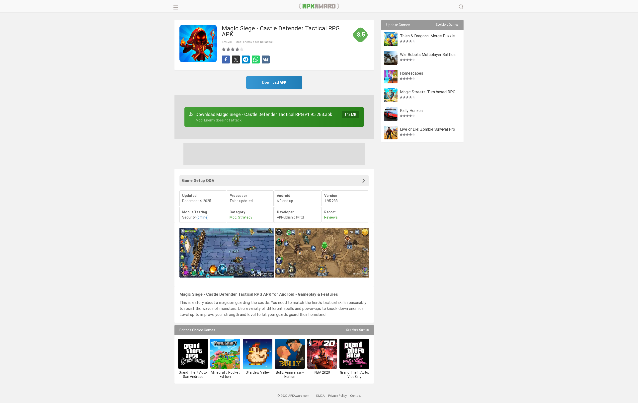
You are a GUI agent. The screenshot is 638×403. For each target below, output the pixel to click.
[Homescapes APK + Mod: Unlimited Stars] (391, 76)
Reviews (331, 217)
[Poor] (224, 49)
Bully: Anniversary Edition (290, 374)
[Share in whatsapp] (256, 59)
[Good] (233, 49)
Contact (355, 396)
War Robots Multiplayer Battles (428, 55)
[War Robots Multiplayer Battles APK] (391, 58)
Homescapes (411, 73)
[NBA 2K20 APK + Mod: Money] (322, 353)
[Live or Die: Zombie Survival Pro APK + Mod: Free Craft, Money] (391, 132)
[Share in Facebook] (226, 59)
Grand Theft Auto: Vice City (354, 374)
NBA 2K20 (322, 372)
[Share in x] (236, 59)
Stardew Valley (258, 372)
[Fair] (228, 49)
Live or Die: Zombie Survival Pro (427, 129)
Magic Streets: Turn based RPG (427, 92)
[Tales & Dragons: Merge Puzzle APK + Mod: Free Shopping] (391, 39)
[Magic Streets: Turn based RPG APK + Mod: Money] (391, 95)
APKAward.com (319, 6)
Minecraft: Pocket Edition (225, 374)
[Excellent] (242, 49)
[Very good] (237, 49)
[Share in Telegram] (246, 59)
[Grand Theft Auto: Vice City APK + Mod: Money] (354, 353)
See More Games (357, 330)
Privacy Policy (337, 396)
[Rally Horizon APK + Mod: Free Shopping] (391, 114)
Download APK (274, 82)
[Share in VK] (266, 59)
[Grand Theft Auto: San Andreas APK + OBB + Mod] (193, 353)
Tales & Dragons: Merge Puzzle (427, 36)
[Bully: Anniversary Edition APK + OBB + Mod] (290, 353)
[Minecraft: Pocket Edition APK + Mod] (225, 353)
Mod (233, 217)
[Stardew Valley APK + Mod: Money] (257, 353)
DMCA (320, 396)
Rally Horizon (411, 111)
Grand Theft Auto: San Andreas (193, 374)
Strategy (245, 217)
